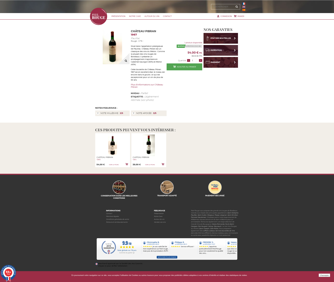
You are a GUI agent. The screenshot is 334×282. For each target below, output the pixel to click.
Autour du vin (151, 16)
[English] (243, 7)
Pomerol (194, 217)
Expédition (216, 50)
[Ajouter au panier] (127, 164)
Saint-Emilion (232, 215)
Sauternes (201, 217)
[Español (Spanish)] (243, 10)
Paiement (215, 62)
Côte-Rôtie (214, 228)
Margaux (210, 215)
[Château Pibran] (113, 145)
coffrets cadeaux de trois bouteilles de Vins (219, 231)
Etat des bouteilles (221, 38)
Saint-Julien (202, 215)
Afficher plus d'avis (167, 257)
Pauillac (135, 38)
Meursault (217, 226)
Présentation (118, 16)
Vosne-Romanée (218, 224)
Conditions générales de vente (117, 219)
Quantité (182, 60)
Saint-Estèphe (233, 213)
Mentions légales (112, 216)
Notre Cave (135, 16)
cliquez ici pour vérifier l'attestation (112, 266)
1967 (134, 34)
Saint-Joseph (204, 228)
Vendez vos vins (160, 222)
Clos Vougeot (202, 226)
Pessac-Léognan (220, 215)
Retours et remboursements (116, 222)
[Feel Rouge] (98, 16)
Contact (167, 16)
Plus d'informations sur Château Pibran (147, 85)
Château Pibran (105, 157)
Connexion (226, 16)
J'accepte (324, 275)
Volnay (210, 226)
